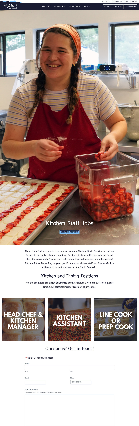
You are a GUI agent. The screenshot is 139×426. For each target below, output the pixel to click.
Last (71, 371)
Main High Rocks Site (130, 6)
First (26, 371)
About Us (45, 6)
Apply (86, 6)
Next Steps (106, 6)
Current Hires (73, 6)
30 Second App (118, 6)
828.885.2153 (105, 1)
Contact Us (134, 1)
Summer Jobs (58, 6)
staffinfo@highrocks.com (120, 1)
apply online (89, 287)
